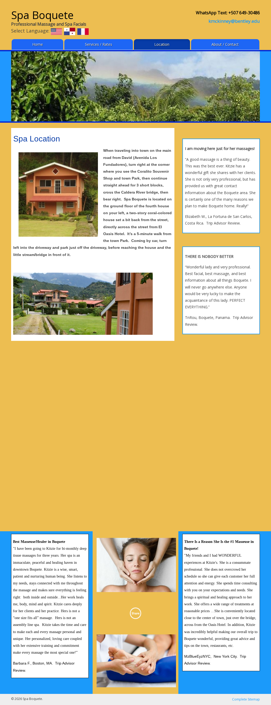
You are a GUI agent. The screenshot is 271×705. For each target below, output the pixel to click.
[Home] (56, 31)
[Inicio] (69, 31)
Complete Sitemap (246, 699)
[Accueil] (83, 31)
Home (37, 44)
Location (161, 44)
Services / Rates (98, 44)
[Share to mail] (135, 613)
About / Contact (225, 44)
